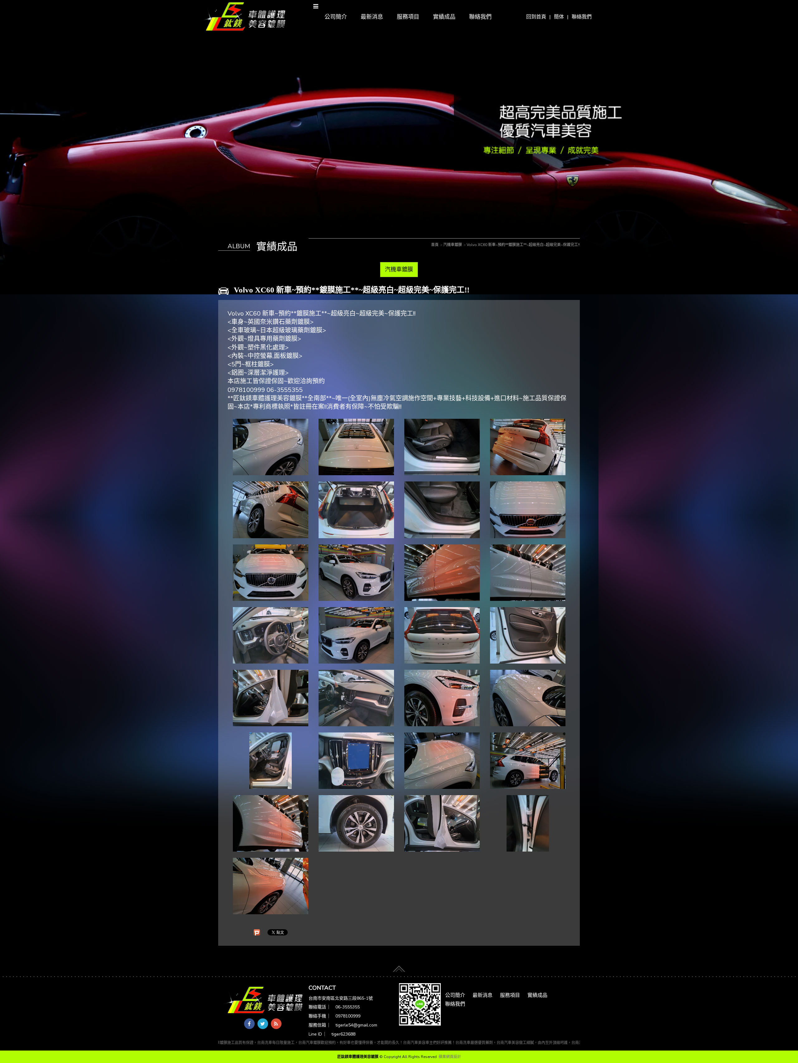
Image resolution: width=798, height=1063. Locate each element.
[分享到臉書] (249, 1023)
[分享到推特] (262, 1023)
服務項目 (408, 17)
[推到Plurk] (257, 932)
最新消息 (372, 17)
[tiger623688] (420, 1004)
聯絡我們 (582, 16)
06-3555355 (347, 1007)
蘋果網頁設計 (450, 1056)
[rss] (276, 1023)
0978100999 (347, 1016)
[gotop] (399, 967)
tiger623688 (343, 1034)
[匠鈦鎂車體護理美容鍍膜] (263, 1000)
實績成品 (444, 17)
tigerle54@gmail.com (356, 1025)
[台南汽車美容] (244, 16)
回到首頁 (536, 16)
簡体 (559, 16)
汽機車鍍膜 (399, 269)
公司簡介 (335, 17)
